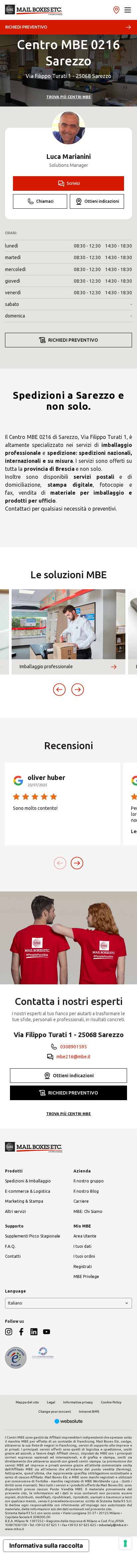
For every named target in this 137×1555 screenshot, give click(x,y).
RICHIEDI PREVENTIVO (26, 27)
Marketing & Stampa (24, 1201)
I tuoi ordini (84, 1256)
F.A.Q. (10, 1246)
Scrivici (73, 183)
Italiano (15, 1303)
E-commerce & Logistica (27, 1191)
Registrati (82, 1266)
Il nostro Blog (86, 1191)
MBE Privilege (86, 1276)
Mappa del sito (27, 1402)
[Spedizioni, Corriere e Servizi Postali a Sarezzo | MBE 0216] (34, 10)
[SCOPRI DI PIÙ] (113, 667)
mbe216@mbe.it (73, 1056)
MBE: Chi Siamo (87, 1211)
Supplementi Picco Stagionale (32, 1236)
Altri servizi (15, 1211)
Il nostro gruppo (88, 1181)
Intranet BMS (89, 1411)
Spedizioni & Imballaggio (28, 1181)
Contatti (13, 1256)
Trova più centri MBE (68, 97)
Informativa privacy (78, 1402)
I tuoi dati (82, 1246)
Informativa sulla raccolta (46, 1545)
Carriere (81, 1201)
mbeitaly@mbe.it (112, 1525)
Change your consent (54, 1411)
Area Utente (84, 1236)
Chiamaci (45, 201)
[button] (127, 10)
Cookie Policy (111, 1402)
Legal (51, 1402)
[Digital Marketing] (69, 1422)
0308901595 (73, 1046)
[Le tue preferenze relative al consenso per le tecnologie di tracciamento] (125, 1543)
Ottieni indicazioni (101, 201)
